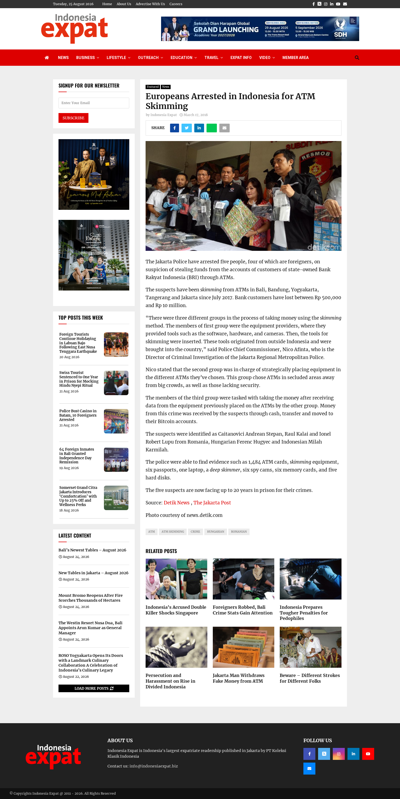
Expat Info (241, 57)
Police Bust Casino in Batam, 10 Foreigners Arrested (78, 415)
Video (264, 57)
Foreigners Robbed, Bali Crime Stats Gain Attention (243, 610)
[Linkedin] (353, 754)
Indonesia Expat (163, 115)
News (63, 57)
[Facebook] (309, 754)
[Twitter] (324, 754)
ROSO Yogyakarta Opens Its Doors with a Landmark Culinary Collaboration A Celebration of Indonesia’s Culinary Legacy (91, 663)
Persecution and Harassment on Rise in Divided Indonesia (170, 681)
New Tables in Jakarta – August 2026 (93, 572)
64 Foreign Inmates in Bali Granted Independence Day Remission (76, 455)
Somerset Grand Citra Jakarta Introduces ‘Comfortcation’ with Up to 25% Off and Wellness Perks (78, 496)
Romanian (239, 531)
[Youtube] (368, 754)
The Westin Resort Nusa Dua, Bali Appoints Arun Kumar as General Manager (90, 627)
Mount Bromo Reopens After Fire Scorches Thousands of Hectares (91, 598)
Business (85, 57)
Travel (211, 57)
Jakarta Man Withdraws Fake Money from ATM (238, 678)
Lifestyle (116, 57)
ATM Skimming (173, 531)
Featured (153, 87)
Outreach (148, 57)
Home (107, 4)
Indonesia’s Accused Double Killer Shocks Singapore (176, 610)
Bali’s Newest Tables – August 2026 (92, 550)
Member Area (295, 57)
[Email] (309, 769)
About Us (124, 4)
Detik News (177, 503)
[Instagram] (339, 754)
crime (195, 531)
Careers (176, 4)
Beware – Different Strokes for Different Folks (310, 678)
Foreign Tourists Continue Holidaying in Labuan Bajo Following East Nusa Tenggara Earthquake (78, 343)
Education (181, 57)
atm (151, 531)
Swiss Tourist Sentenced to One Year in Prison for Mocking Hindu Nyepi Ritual (79, 379)
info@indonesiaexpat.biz (154, 766)
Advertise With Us (150, 4)
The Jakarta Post (212, 503)
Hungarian (215, 531)
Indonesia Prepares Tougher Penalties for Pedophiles (304, 612)
